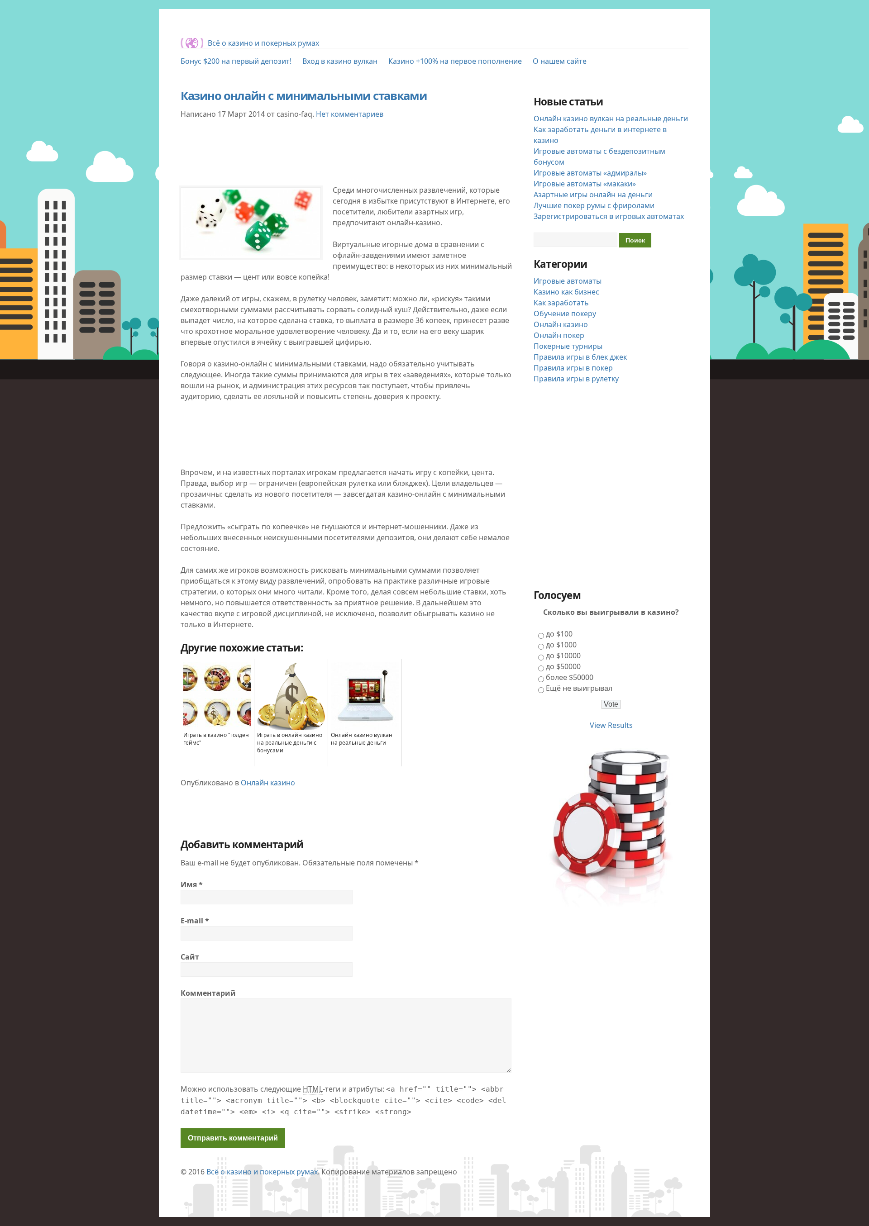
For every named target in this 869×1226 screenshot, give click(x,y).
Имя (192, 884)
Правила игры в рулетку (576, 379)
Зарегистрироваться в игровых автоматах (609, 216)
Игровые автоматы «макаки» (585, 184)
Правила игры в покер (573, 368)
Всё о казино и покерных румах (263, 43)
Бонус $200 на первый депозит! (236, 61)
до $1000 (561, 645)
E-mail (195, 921)
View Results (611, 725)
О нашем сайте (560, 61)
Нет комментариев (349, 114)
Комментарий (208, 993)
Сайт (190, 957)
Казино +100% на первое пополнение (455, 61)
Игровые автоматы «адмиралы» (590, 173)
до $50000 (563, 666)
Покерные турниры (568, 346)
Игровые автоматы (568, 281)
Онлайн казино (268, 783)
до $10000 (563, 656)
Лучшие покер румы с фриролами (594, 205)
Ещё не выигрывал (579, 688)
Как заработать (561, 303)
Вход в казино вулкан (339, 61)
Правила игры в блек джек (580, 357)
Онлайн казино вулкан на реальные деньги (611, 119)
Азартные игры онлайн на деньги (593, 195)
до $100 (559, 634)
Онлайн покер (559, 335)
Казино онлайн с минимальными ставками (304, 96)
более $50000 (569, 677)
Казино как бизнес (566, 292)
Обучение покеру (565, 313)
